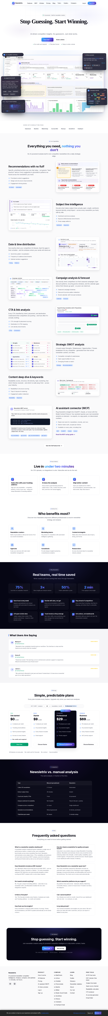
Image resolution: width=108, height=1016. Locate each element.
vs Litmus (57, 978)
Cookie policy (45, 1013)
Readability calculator (92, 989)
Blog (54, 3)
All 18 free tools (91, 975)
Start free (92, 3)
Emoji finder (89, 998)
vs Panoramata (58, 984)
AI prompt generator (92, 995)
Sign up (40, 993)
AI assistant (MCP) (43, 984)
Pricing (48, 3)
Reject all (90, 1013)
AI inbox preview (43, 987)
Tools (59, 3)
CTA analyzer (90, 992)
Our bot (72, 990)
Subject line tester (91, 983)
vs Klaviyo (57, 999)
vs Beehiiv (57, 987)
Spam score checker (92, 986)
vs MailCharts (58, 975)
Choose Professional (65, 744)
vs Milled (56, 990)
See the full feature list (53, 445)
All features (41, 978)
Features (29, 3)
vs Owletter (57, 981)
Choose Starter (42, 744)
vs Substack (57, 1002)
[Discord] (10, 984)
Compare (73, 3)
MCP (36, 3)
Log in (84, 3)
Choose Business (88, 744)
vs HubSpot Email (59, 1005)
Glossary (72, 981)
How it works (42, 975)
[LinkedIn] (14, 984)
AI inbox (42, 3)
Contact (72, 993)
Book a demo (60, 39)
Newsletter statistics (76, 984)
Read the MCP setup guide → (65, 434)
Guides (66, 3)
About (72, 987)
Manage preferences (79, 1013)
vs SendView (58, 996)
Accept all (98, 1013)
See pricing (60, 948)
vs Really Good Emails (60, 993)
